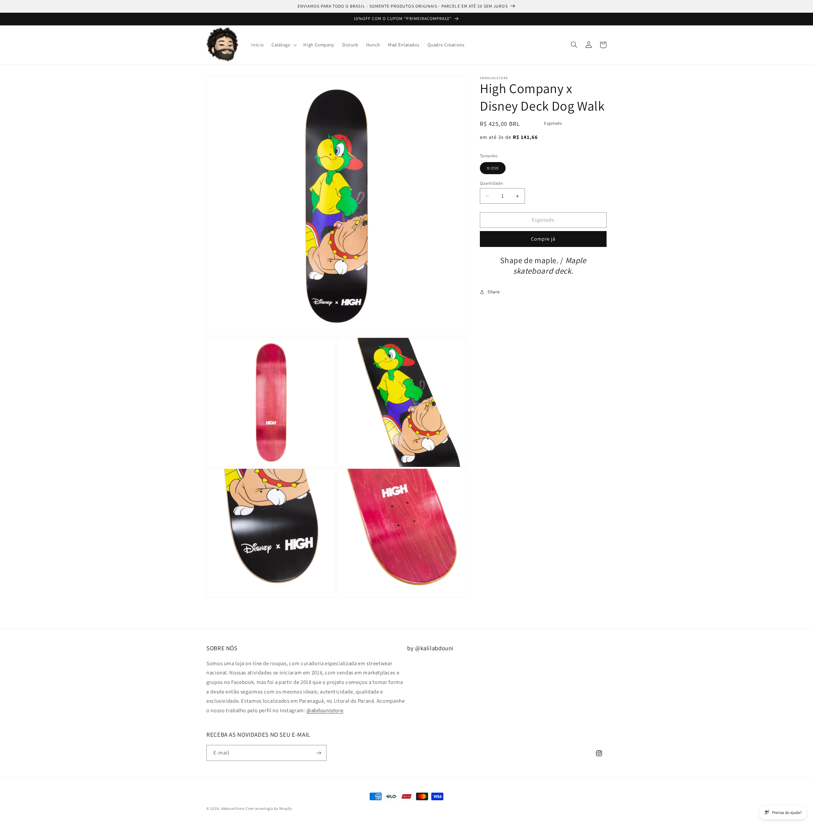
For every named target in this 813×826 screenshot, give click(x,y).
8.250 (496, 169)
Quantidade (491, 183)
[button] (283, 45)
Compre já (543, 239)
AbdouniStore (233, 808)
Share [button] (493, 292)
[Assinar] (319, 753)
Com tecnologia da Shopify (268, 808)
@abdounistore (324, 710)
